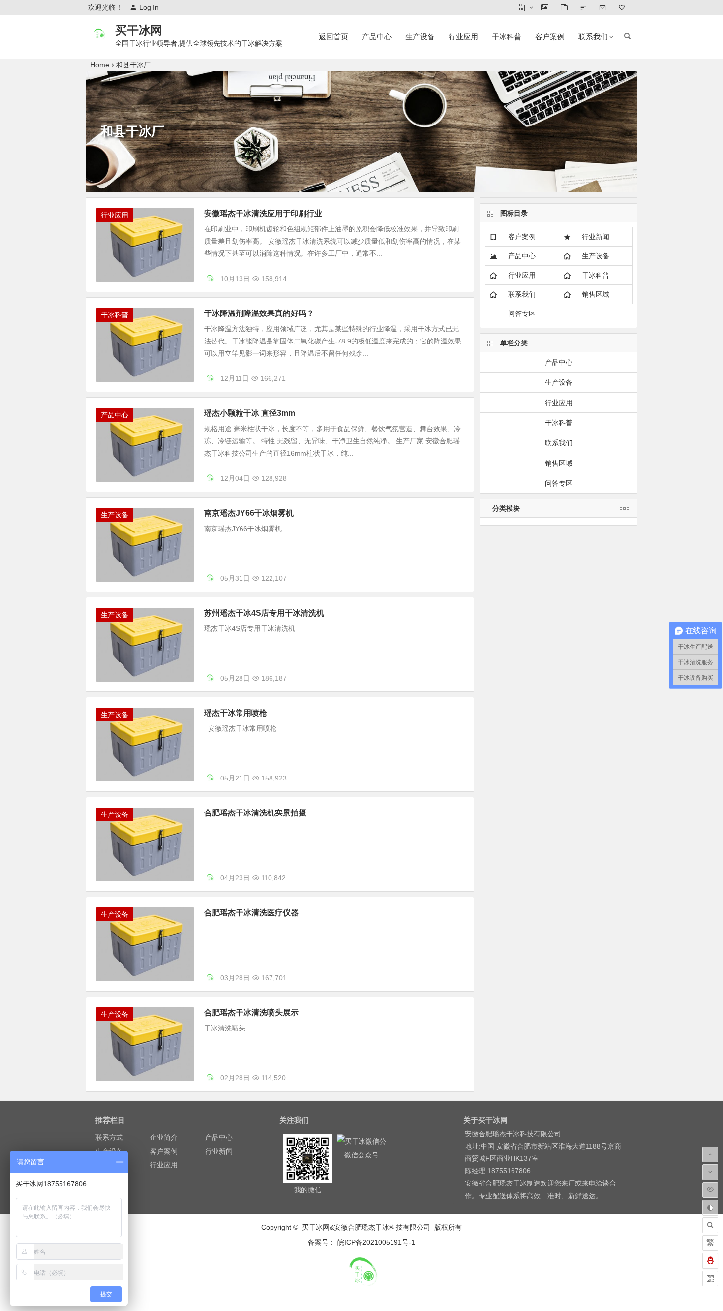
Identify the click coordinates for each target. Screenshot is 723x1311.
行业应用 (463, 36)
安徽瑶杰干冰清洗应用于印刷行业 (263, 213)
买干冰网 (138, 30)
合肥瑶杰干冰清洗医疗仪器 (251, 912)
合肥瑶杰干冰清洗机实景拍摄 (255, 813)
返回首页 (333, 36)
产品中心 (377, 36)
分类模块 (506, 508)
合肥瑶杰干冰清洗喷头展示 (251, 1012)
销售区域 (595, 294)
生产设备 (420, 36)
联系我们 (593, 36)
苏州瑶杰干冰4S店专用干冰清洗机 (264, 613)
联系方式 (109, 1137)
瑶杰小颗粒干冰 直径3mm (249, 413)
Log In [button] (149, 7)
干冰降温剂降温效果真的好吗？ (259, 313)
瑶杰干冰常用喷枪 (235, 713)
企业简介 (164, 1137)
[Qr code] (710, 1278)
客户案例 (550, 36)
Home (99, 65)
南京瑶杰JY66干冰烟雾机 (249, 513)
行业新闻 (595, 237)
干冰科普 (506, 36)
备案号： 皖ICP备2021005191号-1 (361, 1242)
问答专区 (522, 313)
